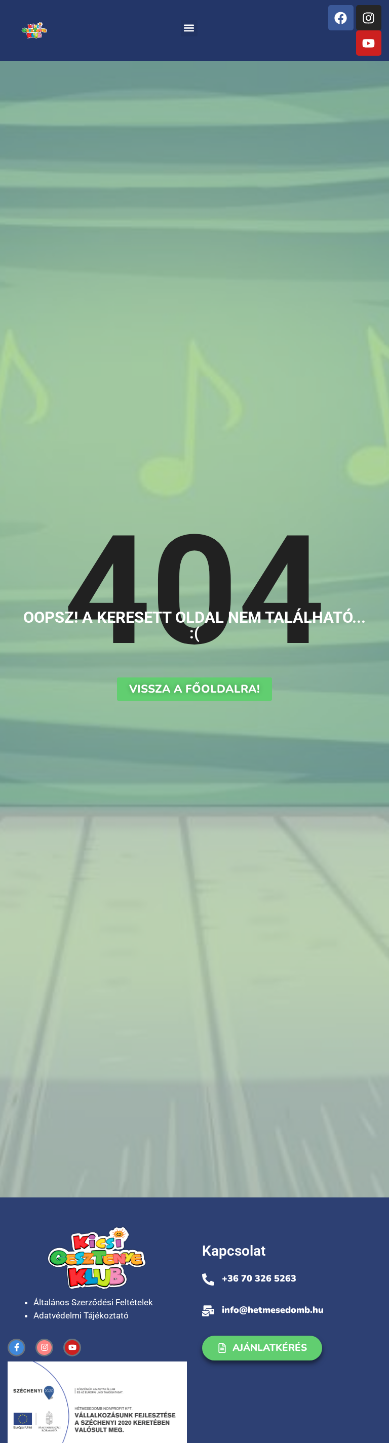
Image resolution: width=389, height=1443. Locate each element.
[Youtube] (368, 43)
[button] (189, 28)
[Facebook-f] (16, 1347)
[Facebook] (341, 17)
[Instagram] (368, 17)
